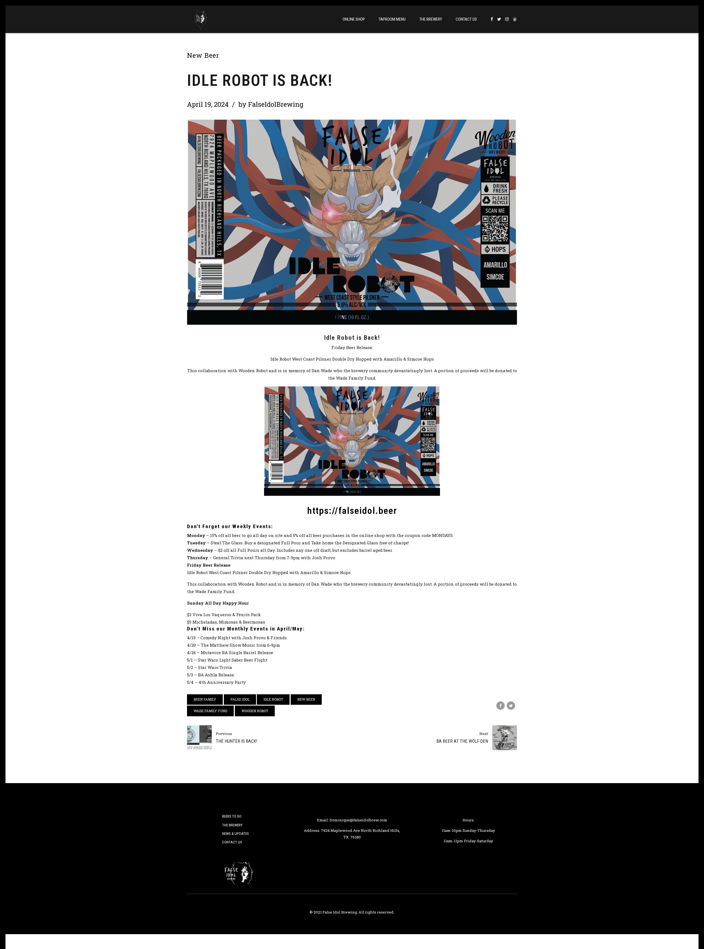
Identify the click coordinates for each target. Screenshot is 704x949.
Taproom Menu (392, 19)
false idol (239, 699)
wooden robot (254, 711)
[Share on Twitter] (511, 705)
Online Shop (354, 19)
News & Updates (235, 833)
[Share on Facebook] (500, 705)
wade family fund (210, 711)
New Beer (203, 55)
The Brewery (430, 19)
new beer (306, 699)
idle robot (273, 699)
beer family (205, 699)
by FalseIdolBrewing (270, 104)
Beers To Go (231, 816)
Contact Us (466, 19)
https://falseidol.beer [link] (352, 510)
